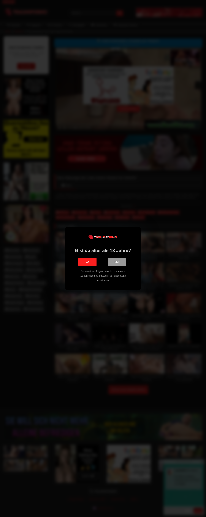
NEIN (117, 262)
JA (87, 262)
